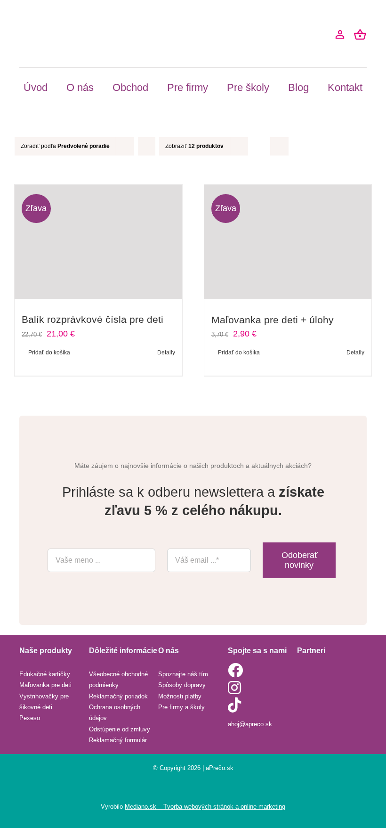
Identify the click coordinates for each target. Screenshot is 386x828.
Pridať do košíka (49, 352)
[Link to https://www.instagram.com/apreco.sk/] (259, 687)
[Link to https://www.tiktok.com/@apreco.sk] (260, 705)
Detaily (166, 352)
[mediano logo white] (193, 787)
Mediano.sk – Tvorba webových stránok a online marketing (205, 806)
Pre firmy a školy (181, 707)
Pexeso (29, 717)
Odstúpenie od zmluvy (119, 729)
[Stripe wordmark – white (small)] (320, 667)
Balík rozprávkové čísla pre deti (92, 319)
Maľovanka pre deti (45, 685)
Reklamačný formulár (118, 740)
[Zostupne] (146, 146)
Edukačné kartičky (44, 674)
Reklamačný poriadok (118, 696)
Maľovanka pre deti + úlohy (272, 319)
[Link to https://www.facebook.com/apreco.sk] (260, 670)
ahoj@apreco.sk (250, 724)
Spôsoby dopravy (182, 685)
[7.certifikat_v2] (320, 690)
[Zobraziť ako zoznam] (279, 146)
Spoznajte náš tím (183, 674)
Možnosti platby (179, 696)
